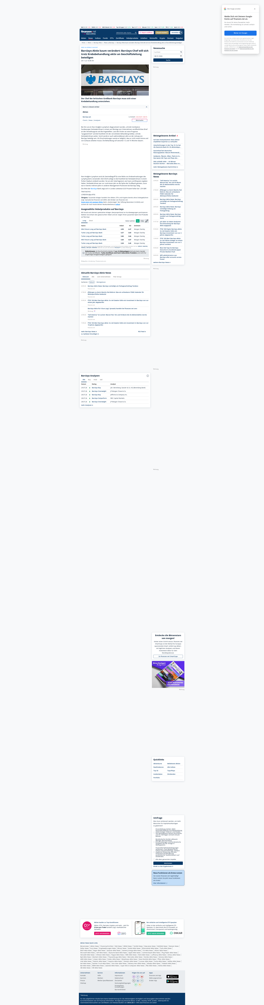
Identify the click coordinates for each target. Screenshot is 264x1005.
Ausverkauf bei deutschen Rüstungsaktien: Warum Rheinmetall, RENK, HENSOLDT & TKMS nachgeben (166, 152)
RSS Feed (141, 331)
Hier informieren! (159, 883)
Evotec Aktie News (114, 959)
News (90, 38)
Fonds (105, 38)
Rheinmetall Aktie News (150, 948)
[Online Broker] (89, 34)
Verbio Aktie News (164, 966)
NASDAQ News (162, 946)
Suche (168, 60)
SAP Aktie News (101, 953)
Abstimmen (168, 863)
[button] (146, 32)
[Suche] (136, 32)
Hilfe (99, 975)
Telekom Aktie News (169, 963)
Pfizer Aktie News (164, 959)
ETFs (112, 38)
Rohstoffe (153, 38)
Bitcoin (144, 27)
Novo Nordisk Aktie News (147, 959)
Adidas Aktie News (174, 961)
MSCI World (105, 27)
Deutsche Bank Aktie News (118, 953)
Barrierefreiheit (120, 990)
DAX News (118, 946)
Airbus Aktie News (174, 955)
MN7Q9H (88, 247)
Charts (85, 120)
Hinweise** (118, 247)
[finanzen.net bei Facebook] (138, 976)
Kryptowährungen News (107, 948)
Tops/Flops (171, 771)
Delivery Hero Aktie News (136, 963)
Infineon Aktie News (103, 955)
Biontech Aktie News (100, 957)
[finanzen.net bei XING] (142, 980)
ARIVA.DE (130, 1003)
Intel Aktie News (85, 961)
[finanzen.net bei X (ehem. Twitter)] (134, 980)
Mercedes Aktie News (135, 957)
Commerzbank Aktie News (151, 953)
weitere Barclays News (161, 262)
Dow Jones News (150, 946)
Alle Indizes (171, 767)
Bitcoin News (121, 948)
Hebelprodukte (132, 38)
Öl (166, 27)
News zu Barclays (109, 43)
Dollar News (84, 948)
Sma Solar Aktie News (119, 963)
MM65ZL (83, 247)
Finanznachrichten (106, 946)
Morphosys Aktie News (129, 959)
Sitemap (83, 983)
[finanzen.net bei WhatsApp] (135, 984)
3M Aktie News (85, 968)
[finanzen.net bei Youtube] (142, 976)
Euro (156, 27)
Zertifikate (120, 38)
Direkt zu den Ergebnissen (162, 866)
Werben (100, 978)
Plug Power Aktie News (169, 953)
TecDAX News (138, 946)
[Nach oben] (180, 1003)
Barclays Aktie (98, 43)
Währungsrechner (155, 978)
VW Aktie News (97, 968)
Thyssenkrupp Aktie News (117, 957)
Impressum (119, 975)
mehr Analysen (86, 405)
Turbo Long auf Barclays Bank (91, 233)
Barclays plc (87, 117)
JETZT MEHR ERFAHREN (156, 933)
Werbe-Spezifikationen (105, 980)
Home (83, 43)
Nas (133, 27)
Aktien (83, 38)
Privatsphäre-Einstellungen (119, 986)
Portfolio (156, 778)
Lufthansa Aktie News (158, 955)
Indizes (98, 38)
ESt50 (93, 27)
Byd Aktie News (85, 957)
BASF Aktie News (86, 950)
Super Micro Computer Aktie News (132, 966)
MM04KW (94, 247)
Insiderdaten (157, 774)
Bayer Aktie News (99, 950)
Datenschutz (119, 978)
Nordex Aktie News (150, 957)
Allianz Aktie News (160, 950)
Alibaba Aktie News (153, 963)
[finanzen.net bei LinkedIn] (138, 980)
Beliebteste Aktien (173, 764)
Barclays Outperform (99, 398)
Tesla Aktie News (166, 948)
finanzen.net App (155, 975)
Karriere (83, 978)
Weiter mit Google (240, 33)
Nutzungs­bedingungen (123, 983)
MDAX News (127, 946)
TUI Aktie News (148, 950)
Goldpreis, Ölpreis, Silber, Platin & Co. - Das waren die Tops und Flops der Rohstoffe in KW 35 (167, 157)
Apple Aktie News (134, 953)
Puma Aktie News (160, 961)
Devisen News (174, 946)
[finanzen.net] (88, 32)
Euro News (94, 948)
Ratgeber (179, 38)
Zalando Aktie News (112, 966)
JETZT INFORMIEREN (102, 933)
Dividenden (171, 774)
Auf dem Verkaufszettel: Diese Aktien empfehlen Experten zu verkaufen (166, 141)
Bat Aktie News (85, 966)
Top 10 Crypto (120, 27)
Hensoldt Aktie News (87, 955)
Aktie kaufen (139, 120)
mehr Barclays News (88, 331)
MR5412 (140, 246)
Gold (175, 27)
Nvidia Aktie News (134, 948)
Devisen (170, 38)
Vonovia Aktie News (165, 957)
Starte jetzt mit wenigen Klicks (92, 202)
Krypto (162, 38)
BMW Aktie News (98, 966)
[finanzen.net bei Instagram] (134, 976)
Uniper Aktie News (99, 959)
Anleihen (143, 38)
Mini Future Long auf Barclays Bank (93, 229)
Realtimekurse (158, 767)
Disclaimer (118, 980)
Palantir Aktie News (99, 961)
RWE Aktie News (131, 955)
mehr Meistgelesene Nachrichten (165, 167)
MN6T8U (145, 246)
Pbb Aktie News (151, 966)
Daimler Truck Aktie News (101, 963)
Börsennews (84, 946)
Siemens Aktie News (130, 961)
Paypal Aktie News (117, 955)
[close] (254, 9)
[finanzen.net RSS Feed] (139, 984)
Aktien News (94, 946)
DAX (82, 27)
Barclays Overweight (99, 391)
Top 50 (155, 771)
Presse (82, 980)
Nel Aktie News (85, 963)
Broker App (153, 980)
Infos (117, 204)
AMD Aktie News (86, 959)
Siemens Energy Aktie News (131, 950)
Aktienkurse (157, 764)
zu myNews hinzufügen (89, 334)
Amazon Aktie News (113, 950)
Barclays (94, 189)
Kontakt (83, 975)
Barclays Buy (96, 388)
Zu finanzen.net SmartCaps (168, 656)
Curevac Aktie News (146, 961)
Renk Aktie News (144, 955)
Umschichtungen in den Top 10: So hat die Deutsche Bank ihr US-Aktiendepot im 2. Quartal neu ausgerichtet (167, 146)
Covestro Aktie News (115, 961)
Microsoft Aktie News (87, 953)
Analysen (97, 120)
